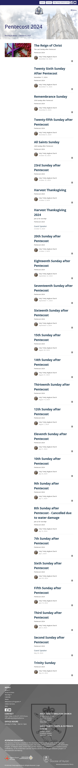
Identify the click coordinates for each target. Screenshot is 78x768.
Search (42, 2)
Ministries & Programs (12, 701)
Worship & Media (11, 36)
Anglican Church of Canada (12, 758)
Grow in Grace (9, 692)
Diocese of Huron (57, 759)
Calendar (8, 697)
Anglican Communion (26, 757)
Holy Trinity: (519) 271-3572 (61, 2)
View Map (43, 722)
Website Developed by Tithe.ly (64, 764)
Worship (8, 695)
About (7, 690)
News (7, 699)
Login (38, 765)
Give (6, 706)
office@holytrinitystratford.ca (14, 718)
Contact (49, 2)
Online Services (10, 704)
